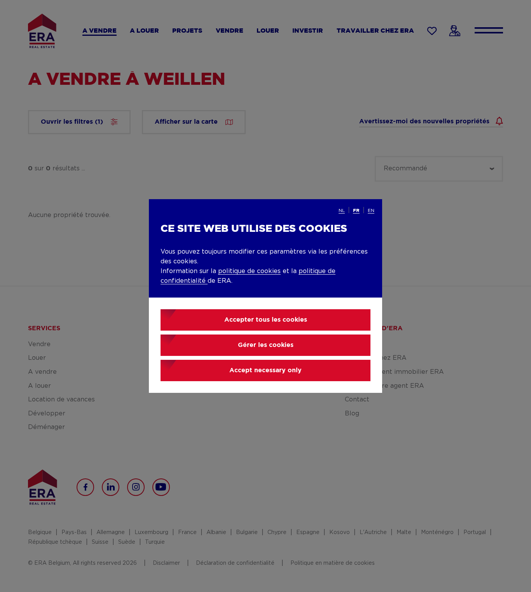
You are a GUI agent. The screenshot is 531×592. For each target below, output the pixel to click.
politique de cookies (249, 271)
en (371, 210)
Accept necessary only (265, 370)
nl (342, 210)
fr (356, 210)
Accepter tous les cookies (265, 320)
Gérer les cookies (265, 345)
